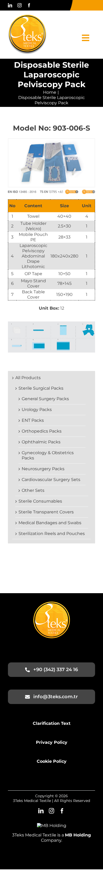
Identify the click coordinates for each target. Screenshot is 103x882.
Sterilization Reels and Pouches (51, 533)
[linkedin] (10, 5)
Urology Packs (37, 409)
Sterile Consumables (40, 501)
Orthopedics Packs (42, 431)
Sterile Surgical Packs (40, 388)
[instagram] (19, 5)
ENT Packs (33, 420)
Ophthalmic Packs (41, 441)
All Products (28, 377)
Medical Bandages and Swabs (49, 522)
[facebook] (29, 5)
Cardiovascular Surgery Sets (51, 479)
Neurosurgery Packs (43, 468)
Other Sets (33, 490)
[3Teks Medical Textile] (27, 16)
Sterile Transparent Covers (46, 511)
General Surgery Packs (45, 398)
